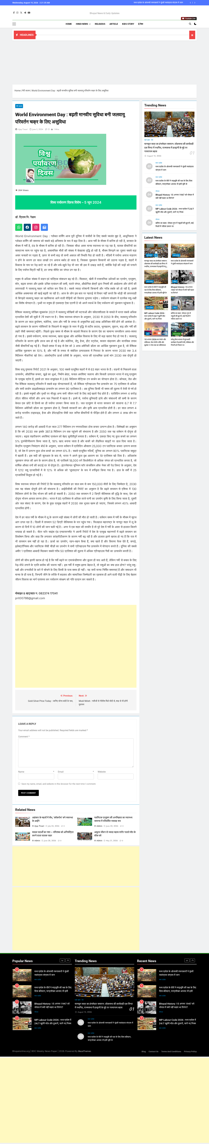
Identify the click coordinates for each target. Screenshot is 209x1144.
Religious (100, 24)
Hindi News (82, 24)
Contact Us (153, 1051)
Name (36, 771)
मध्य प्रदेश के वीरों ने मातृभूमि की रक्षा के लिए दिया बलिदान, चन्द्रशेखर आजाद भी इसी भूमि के (148, 3)
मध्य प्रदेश (159, 163)
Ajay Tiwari (23, 129)
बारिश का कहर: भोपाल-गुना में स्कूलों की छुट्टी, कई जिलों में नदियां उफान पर (181, 316)
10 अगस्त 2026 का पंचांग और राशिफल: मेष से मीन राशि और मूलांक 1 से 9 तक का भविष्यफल (155, 342)
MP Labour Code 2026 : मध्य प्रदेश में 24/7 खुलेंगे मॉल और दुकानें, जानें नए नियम (154, 316)
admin (99, 825)
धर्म (148, 334)
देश (152, 140)
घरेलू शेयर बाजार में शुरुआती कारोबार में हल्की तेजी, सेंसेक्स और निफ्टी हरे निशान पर (182, 342)
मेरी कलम (26, 90)
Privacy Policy (190, 1051)
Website (102, 771)
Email (76, 771)
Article (113, 24)
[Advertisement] (104, 62)
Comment (24, 736)
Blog (144, 1051)
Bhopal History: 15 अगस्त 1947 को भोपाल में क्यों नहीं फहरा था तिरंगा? (182, 290)
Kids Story (128, 24)
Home (69, 24)
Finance (176, 334)
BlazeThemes (84, 1051)
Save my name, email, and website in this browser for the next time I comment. (58, 784)
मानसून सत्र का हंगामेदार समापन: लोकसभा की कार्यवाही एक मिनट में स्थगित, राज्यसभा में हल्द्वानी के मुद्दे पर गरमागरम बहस (169, 147)
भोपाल (157, 191)
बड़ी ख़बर (147, 140)
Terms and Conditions (171, 1051)
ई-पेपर (140, 24)
